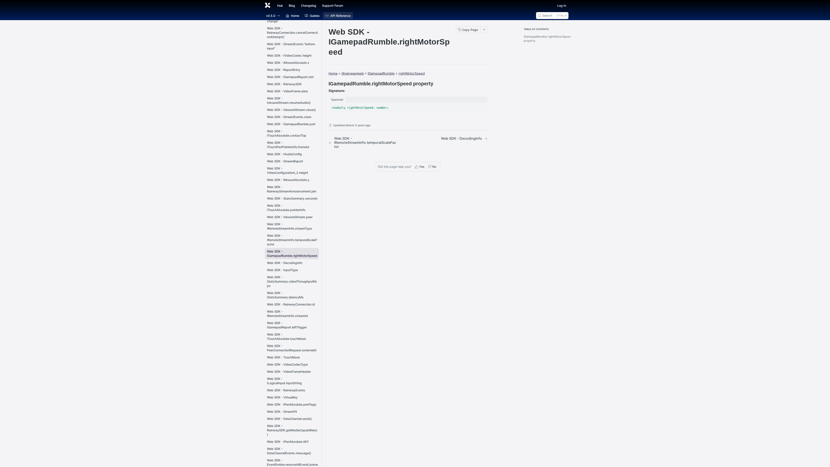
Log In (561, 5)
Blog (292, 5)
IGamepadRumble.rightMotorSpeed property (545, 39)
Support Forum (332, 5)
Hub (280, 5)
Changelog (308, 5)
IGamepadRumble (381, 73)
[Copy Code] (482, 106)
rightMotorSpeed (412, 73)
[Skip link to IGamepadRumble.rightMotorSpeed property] (325, 84)
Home (333, 73)
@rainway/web (353, 73)
